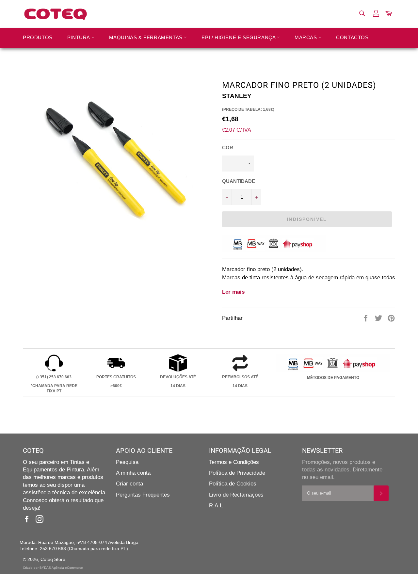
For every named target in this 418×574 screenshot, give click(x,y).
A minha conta (133, 473)
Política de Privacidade (237, 473)
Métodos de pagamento (333, 377)
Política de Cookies (232, 484)
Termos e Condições (234, 462)
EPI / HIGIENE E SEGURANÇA (239, 37)
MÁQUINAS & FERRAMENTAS (146, 37)
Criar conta (129, 484)
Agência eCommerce (67, 567)
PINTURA (79, 37)
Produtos (38, 37)
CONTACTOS (352, 37)
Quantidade (238, 181)
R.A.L (216, 505)
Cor (227, 147)
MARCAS (306, 37)
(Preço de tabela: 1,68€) (248, 109)
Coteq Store (52, 559)
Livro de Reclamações (236, 495)
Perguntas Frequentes (143, 495)
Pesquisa (127, 462)
